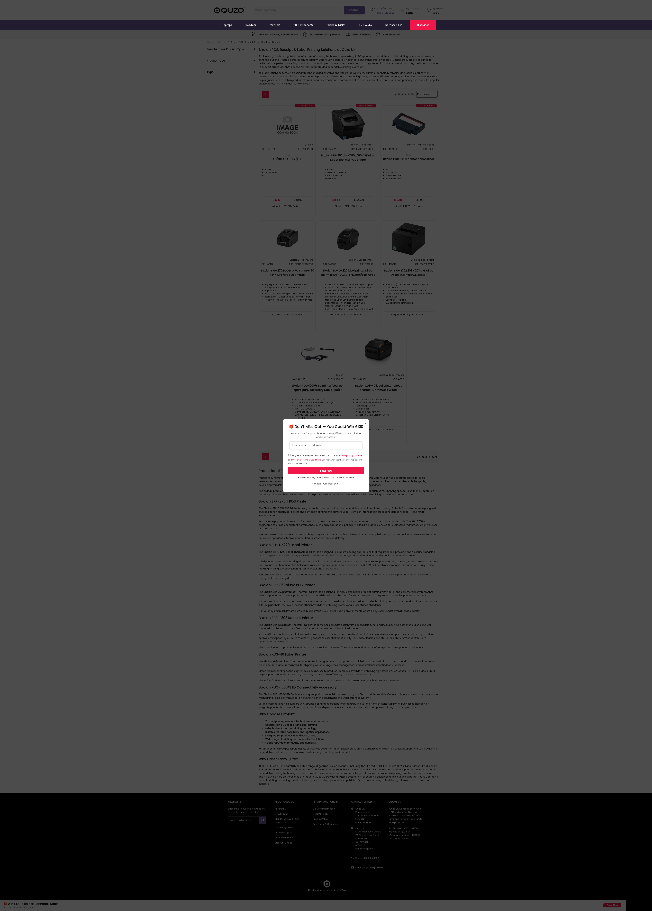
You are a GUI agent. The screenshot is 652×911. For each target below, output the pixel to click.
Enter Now (326, 470)
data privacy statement (352, 455)
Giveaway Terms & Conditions (306, 459)
